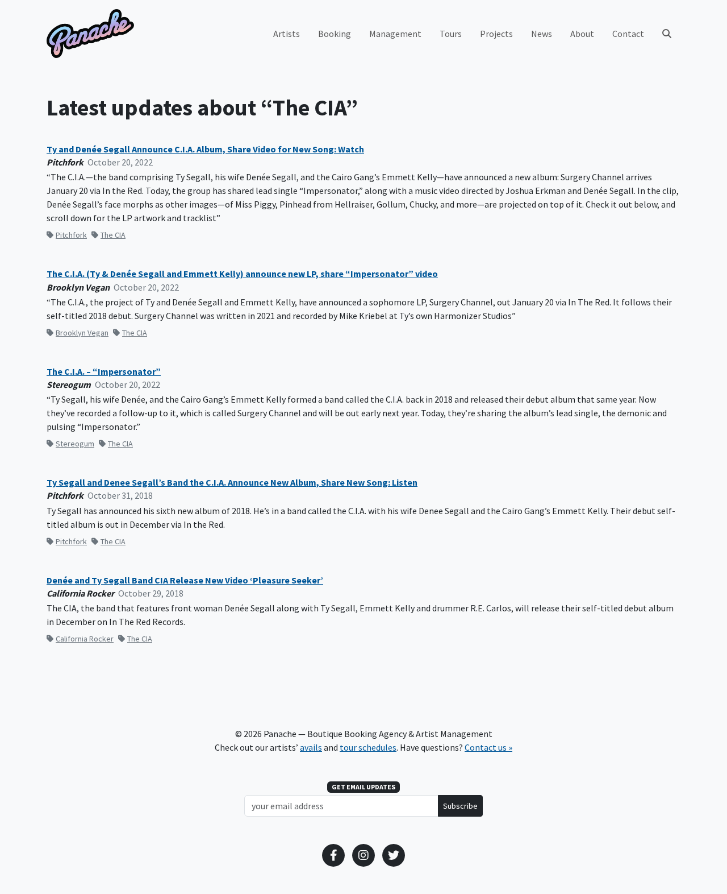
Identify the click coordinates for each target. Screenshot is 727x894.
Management (395, 33)
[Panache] (90, 33)
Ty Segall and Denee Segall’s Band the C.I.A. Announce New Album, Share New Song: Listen (232, 482)
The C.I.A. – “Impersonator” (104, 371)
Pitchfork (71, 235)
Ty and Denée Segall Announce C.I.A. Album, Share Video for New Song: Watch (205, 149)
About (582, 33)
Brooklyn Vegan (82, 333)
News (541, 33)
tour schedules (368, 747)
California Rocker (85, 639)
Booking (334, 33)
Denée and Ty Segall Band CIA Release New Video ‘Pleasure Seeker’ (185, 580)
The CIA (113, 235)
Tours (451, 33)
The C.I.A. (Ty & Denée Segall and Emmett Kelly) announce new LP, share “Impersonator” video (242, 273)
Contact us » (488, 747)
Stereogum (75, 443)
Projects (496, 33)
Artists (286, 33)
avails (311, 747)
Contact (628, 33)
